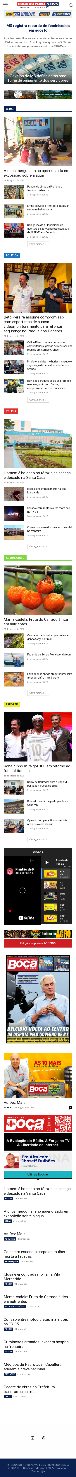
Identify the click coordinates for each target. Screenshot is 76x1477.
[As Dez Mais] (38, 1075)
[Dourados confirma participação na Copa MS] (14, 806)
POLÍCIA (8, 1198)
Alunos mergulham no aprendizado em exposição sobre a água (36, 173)
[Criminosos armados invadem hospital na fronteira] (14, 532)
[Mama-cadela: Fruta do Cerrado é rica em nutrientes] (38, 590)
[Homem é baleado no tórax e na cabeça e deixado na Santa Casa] (38, 443)
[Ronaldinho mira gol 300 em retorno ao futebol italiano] (38, 737)
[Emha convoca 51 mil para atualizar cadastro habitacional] (14, 211)
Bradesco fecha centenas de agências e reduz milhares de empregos (38, 76)
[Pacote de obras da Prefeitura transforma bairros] (14, 192)
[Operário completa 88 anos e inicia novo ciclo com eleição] (14, 826)
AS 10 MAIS (10, 1239)
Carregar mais (36, 244)
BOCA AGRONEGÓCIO (15, 1306)
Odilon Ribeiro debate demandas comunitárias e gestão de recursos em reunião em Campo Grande (49, 346)
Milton (7, 1107)
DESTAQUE (10, 1374)
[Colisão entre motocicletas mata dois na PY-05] (14, 513)
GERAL (8, 1221)
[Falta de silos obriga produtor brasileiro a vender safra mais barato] (14, 679)
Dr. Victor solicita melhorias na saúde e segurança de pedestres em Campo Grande (49, 365)
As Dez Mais (14, 1102)
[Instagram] (32, 1438)
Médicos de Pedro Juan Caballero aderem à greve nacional (33, 1366)
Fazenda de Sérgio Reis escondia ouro (49, 654)
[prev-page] (6, 1404)
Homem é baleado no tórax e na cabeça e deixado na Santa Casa (37, 475)
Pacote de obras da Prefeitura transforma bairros (29, 1389)
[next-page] (12, 1404)
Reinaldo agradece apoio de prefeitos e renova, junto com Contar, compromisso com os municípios (49, 384)
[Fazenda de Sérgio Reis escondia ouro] (14, 660)
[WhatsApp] (43, 1438)
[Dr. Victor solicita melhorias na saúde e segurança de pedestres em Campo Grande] (14, 367)
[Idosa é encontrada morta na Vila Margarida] (14, 494)
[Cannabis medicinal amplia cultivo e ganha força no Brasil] (14, 640)
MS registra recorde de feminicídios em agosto (38, 28)
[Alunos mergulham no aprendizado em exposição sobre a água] (38, 141)
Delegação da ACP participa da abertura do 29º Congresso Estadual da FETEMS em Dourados (48, 229)
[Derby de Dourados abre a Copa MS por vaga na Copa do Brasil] (14, 787)
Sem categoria (11, 1261)
